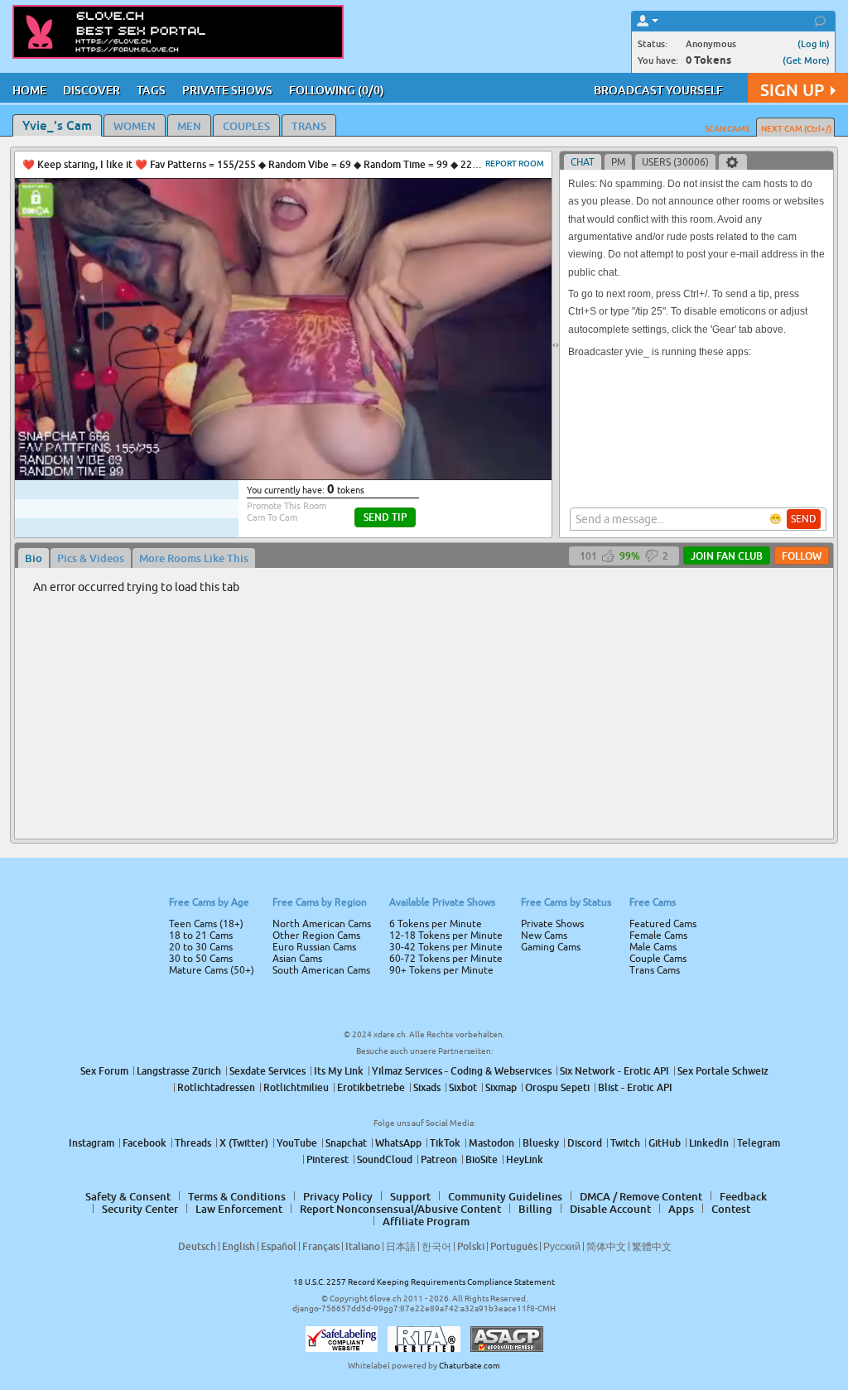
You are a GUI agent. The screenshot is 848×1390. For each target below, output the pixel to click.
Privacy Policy (458, 761)
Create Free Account (424, 811)
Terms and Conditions (476, 739)
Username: (300, 638)
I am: (313, 701)
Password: (301, 671)
